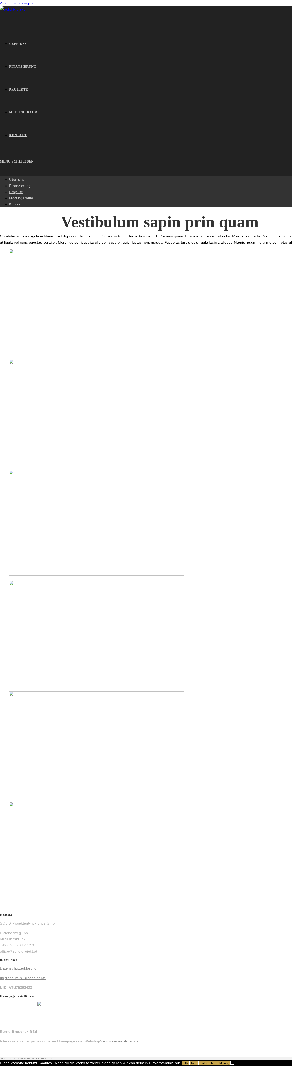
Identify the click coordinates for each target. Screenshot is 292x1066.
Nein (194, 1063)
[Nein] (232, 1064)
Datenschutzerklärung (18, 968)
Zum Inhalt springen (16, 3)
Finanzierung (20, 186)
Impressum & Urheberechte (23, 978)
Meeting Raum (21, 198)
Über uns (16, 179)
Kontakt (15, 204)
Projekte (16, 192)
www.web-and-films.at (121, 1041)
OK (186, 1063)
